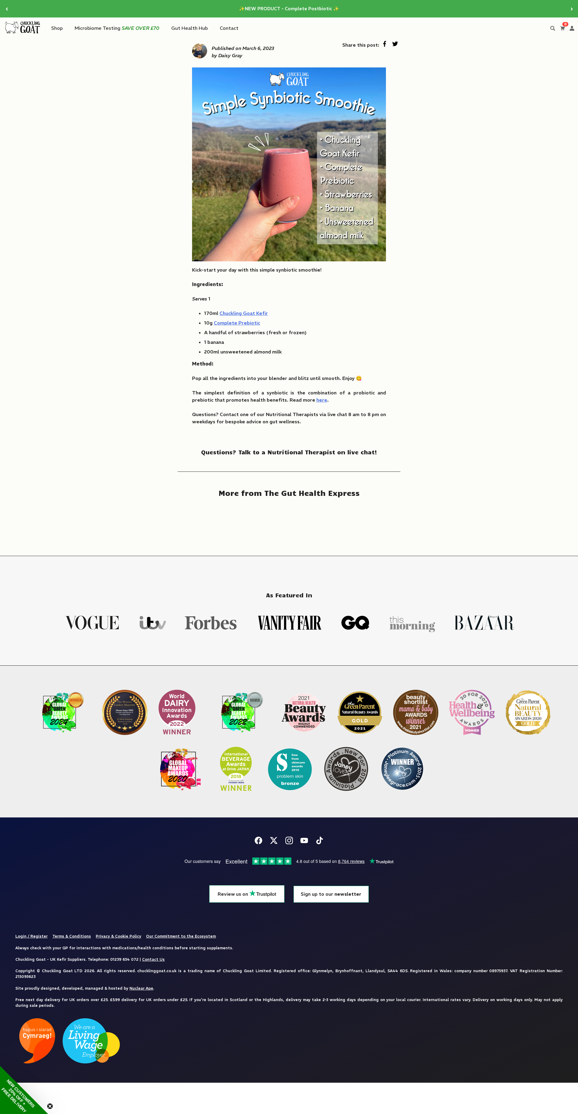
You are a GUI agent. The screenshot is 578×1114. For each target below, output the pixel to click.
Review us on (233, 894)
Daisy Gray (230, 55)
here (321, 400)
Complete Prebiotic (237, 323)
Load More (289, 522)
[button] (24, 1090)
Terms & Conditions (71, 936)
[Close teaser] (50, 1106)
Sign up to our (331, 894)
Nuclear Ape (141, 988)
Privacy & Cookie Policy (118, 936)
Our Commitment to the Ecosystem (181, 936)
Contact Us (153, 959)
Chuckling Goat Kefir (243, 313)
